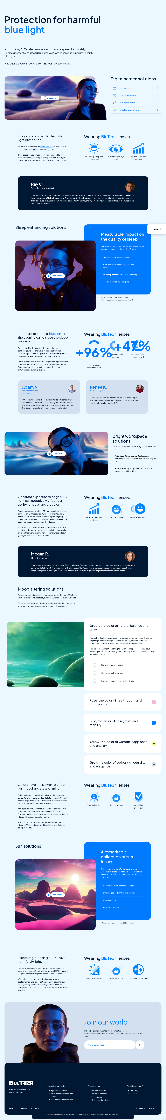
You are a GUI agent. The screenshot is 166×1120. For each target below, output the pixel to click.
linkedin (23, 1109)
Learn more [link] (115, 1114)
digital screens (46, 146)
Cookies (153, 1109)
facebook (34, 1109)
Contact (133, 1094)
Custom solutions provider (62, 1099)
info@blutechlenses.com (19, 1089)
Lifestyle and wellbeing (100, 1100)
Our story (134, 1090)
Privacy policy (139, 1109)
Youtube (13, 1109)
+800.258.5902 (16, 1092)
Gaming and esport (99, 1094)
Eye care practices (59, 1090)
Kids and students (98, 1090)
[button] (130, 1113)
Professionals (96, 1097)
